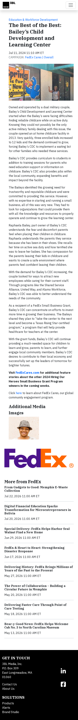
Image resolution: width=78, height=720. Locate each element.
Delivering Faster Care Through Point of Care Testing (35, 606)
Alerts (6, 707)
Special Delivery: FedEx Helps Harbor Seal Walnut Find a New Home (37, 530)
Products (8, 703)
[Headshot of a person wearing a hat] (24, 428)
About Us (8, 688)
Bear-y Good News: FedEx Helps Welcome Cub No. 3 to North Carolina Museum (36, 625)
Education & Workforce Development (33, 20)
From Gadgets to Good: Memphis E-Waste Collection (36, 489)
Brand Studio (10, 712)
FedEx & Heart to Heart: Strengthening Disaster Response (34, 549)
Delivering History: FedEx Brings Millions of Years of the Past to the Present (38, 568)
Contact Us (9, 684)
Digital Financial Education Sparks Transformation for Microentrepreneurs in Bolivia (37, 509)
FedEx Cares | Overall (39, 57)
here (19, 393)
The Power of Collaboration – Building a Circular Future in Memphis (34, 587)
